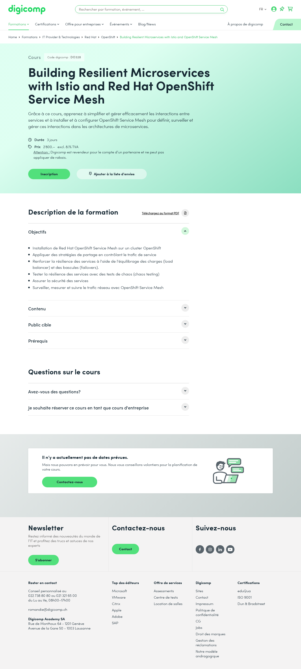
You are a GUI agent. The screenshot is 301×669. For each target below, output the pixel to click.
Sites (199, 590)
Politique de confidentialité (207, 612)
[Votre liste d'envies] (282, 9)
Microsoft (119, 590)
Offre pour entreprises (83, 24)
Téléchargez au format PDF (160, 213)
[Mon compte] (273, 11)
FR (261, 9)
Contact (125, 548)
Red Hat (90, 37)
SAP (115, 622)
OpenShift (108, 37)
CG (198, 621)
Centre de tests (166, 597)
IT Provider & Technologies (61, 37)
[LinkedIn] (220, 549)
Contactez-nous (70, 481)
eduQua (244, 590)
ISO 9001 (245, 597)
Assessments (164, 590)
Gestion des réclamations (206, 642)
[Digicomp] (26, 9)
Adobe (117, 616)
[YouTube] (230, 549)
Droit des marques (210, 633)
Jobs (199, 627)
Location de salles (168, 603)
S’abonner (43, 559)
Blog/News (147, 24)
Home (12, 37)
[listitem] (108, 231)
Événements (119, 24)
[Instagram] (210, 549)
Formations (17, 24)
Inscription (49, 173)
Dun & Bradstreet (251, 603)
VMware (119, 597)
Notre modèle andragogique (207, 653)
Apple (116, 610)
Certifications (45, 24)
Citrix (116, 603)
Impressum (204, 603)
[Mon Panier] (290, 9)
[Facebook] (200, 549)
